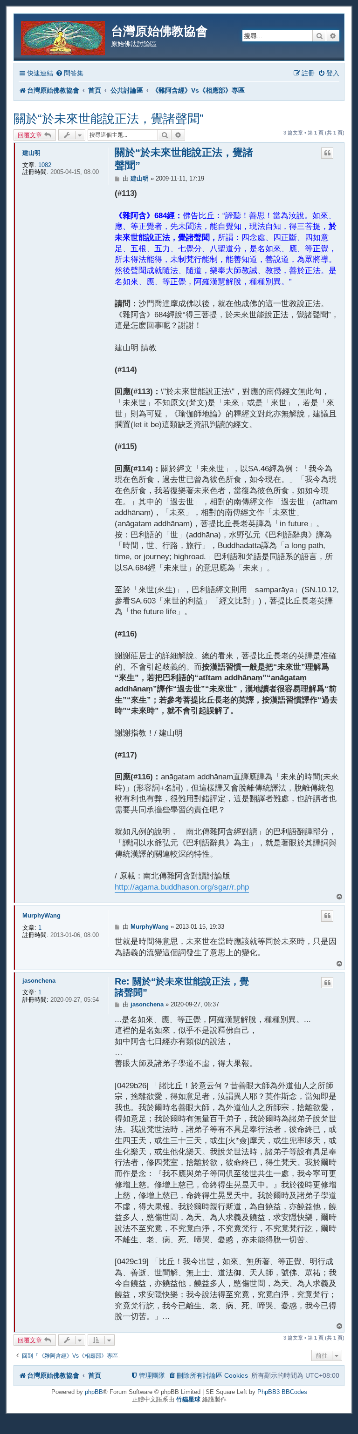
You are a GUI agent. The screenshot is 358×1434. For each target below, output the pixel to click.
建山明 (31, 152)
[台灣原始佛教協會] (63, 36)
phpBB (94, 1391)
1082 (44, 164)
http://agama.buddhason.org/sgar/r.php (182, 887)
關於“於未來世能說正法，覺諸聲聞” (109, 119)
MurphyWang (41, 915)
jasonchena (38, 980)
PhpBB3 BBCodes (282, 1391)
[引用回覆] (327, 153)
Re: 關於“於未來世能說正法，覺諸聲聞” (182, 987)
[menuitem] (69, 73)
